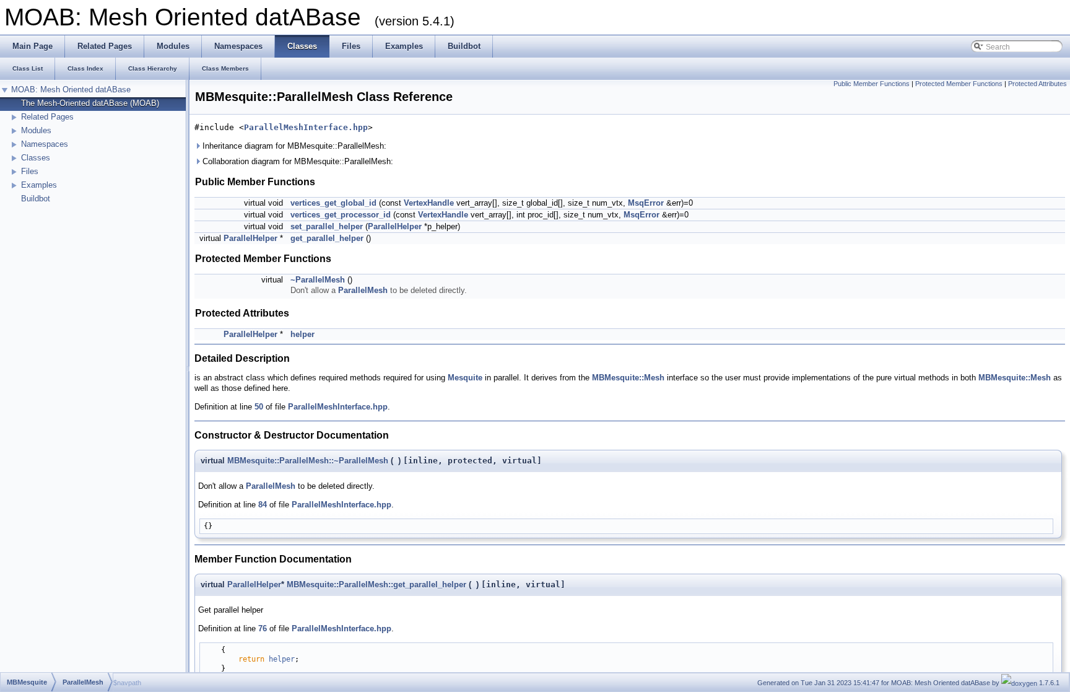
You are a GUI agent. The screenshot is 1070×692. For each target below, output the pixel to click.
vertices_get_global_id (333, 203)
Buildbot (35, 198)
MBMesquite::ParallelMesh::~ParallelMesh (307, 460)
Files (29, 171)
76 (262, 628)
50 (258, 406)
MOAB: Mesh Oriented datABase (71, 89)
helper (302, 334)
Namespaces (44, 144)
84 (262, 504)
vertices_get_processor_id (340, 214)
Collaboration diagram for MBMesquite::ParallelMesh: (296, 161)
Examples (39, 185)
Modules (36, 130)
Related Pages (47, 116)
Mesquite (465, 377)
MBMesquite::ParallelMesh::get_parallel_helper (376, 584)
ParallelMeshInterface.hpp (306, 127)
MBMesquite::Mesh (628, 377)
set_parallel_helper (326, 226)
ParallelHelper (395, 226)
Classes (35, 157)
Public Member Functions (871, 83)
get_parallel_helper (326, 238)
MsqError (646, 203)
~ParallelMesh (317, 279)
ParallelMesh (363, 290)
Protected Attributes (1037, 83)
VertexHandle (429, 203)
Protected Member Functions (959, 83)
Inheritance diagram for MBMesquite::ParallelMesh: (293, 146)
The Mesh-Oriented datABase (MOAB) (90, 103)
